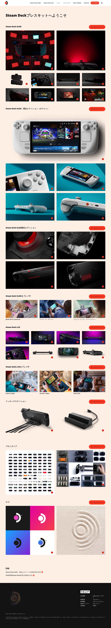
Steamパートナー (84, 603)
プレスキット (96, 599)
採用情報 (82, 601)
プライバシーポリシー (98, 601)
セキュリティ (96, 603)
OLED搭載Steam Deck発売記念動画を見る (19, 575)
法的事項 (82, 605)
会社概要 (82, 596)
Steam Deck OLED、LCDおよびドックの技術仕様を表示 (23, 572)
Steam (94, 605)
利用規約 (82, 599)
